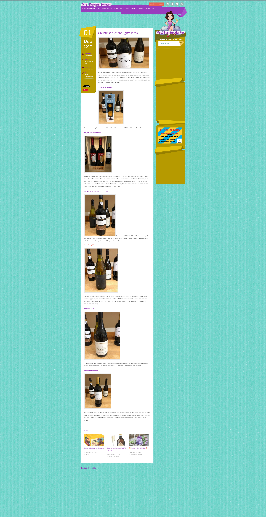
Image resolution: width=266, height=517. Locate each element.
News (153, 8)
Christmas (88, 76)
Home (127, 8)
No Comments (89, 69)
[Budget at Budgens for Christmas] (94, 440)
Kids (117, 8)
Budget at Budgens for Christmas (94, 448)
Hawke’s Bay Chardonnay (92, 245)
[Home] (168, 4)
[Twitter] (177, 4)
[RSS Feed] (182, 4)
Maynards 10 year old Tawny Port (96, 191)
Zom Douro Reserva (91, 370)
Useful (147, 8)
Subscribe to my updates (156, 4)
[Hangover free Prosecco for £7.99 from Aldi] (117, 440)
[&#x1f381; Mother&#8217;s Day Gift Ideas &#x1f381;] (139, 440)
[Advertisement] (119, 19)
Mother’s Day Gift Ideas (138, 448)
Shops (112, 8)
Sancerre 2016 (89, 308)
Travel (141, 8)
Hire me (145, 4)
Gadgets (134, 8)
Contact (140, 4)
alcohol (87, 74)
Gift (92, 76)
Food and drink (89, 61)
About (135, 4)
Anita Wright (88, 55)
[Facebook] (172, 4)
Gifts (122, 8)
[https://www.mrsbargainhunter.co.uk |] (96, 5)
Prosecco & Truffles (105, 87)
